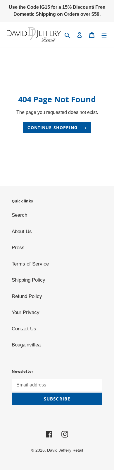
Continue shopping (52, 127)
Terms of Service (30, 264)
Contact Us (24, 329)
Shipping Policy (28, 280)
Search (19, 215)
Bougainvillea (26, 345)
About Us (22, 231)
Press (18, 247)
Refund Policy (27, 296)
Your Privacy (25, 312)
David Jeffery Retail (65, 450)
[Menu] (104, 34)
